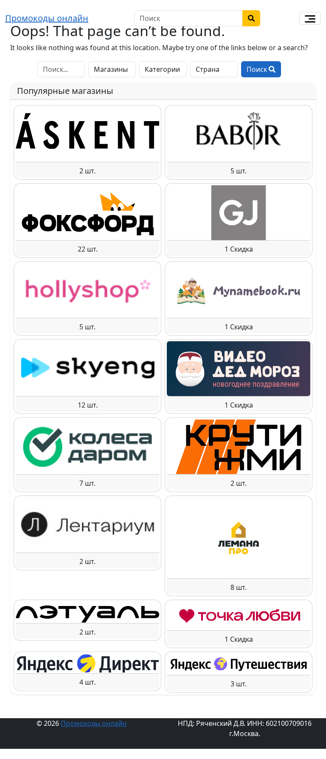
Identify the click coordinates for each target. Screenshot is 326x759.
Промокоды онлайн (46, 18)
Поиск (258, 69)
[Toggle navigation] (310, 18)
